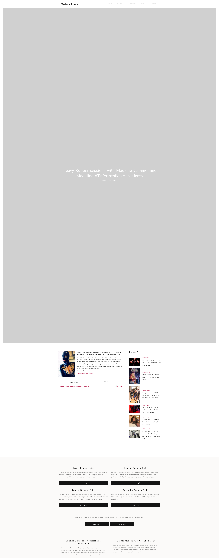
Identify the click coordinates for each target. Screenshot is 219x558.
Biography (120, 4)
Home (110, 4)
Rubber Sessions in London (85, 373)
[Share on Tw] (117, 386)
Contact (153, 4)
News (142, 4)
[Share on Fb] (114, 386)
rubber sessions (83, 386)
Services (133, 4)
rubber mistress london (68, 386)
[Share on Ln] (121, 386)
